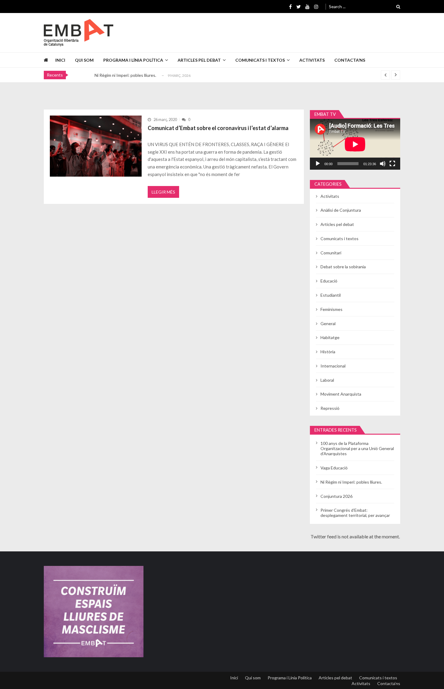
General (328, 323)
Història (327, 351)
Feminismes (331, 309)
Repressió (329, 408)
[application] (355, 144)
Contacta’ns (349, 60)
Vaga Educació (334, 467)
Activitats (312, 60)
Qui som (84, 60)
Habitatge (329, 337)
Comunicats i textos (260, 60)
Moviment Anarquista (340, 394)
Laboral (327, 380)
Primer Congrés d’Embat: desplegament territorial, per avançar (355, 513)
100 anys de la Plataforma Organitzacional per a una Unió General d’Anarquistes (357, 448)
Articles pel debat (199, 60)
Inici (60, 60)
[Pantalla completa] (392, 164)
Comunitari (330, 252)
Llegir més (163, 191)
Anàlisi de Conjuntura (340, 210)
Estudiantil (330, 295)
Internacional (333, 365)
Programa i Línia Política (133, 60)
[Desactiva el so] (383, 164)
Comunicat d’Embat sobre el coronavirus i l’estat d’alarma (218, 128)
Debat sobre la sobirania (343, 266)
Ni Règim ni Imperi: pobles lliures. (125, 75)
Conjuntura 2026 (336, 496)
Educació (328, 280)
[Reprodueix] (318, 164)
